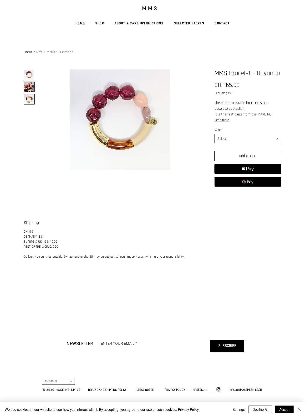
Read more (221, 120)
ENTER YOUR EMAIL (117, 343)
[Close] (299, 409)
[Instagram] (218, 389)
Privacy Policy (188, 409)
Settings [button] (239, 409)
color (218, 130)
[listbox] (58, 381)
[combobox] (247, 138)
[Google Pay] (247, 182)
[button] (58, 381)
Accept (284, 409)
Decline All (260, 409)
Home (28, 52)
